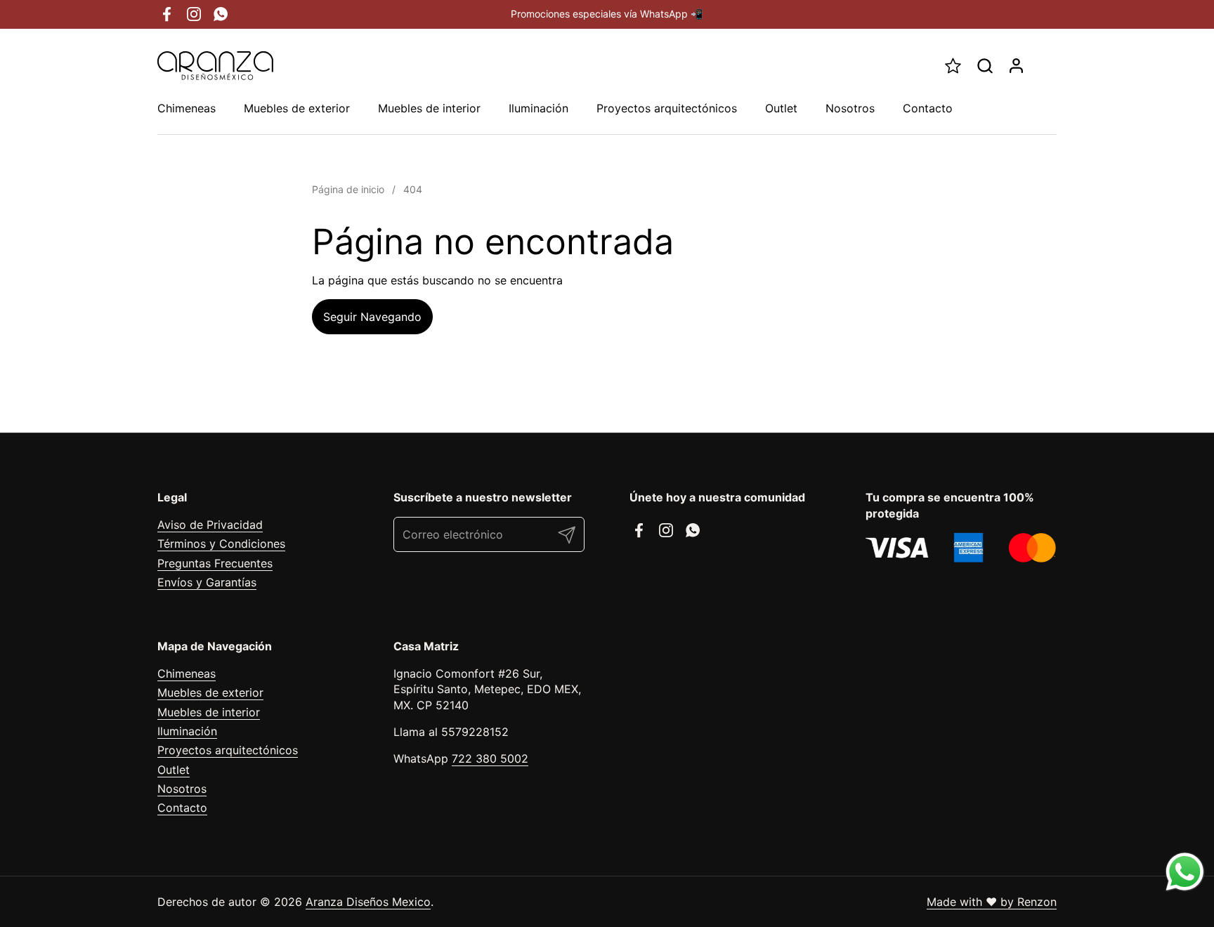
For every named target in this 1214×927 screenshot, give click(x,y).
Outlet (173, 770)
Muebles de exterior (210, 692)
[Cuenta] (1016, 65)
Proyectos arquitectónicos (227, 750)
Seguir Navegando (372, 317)
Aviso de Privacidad (210, 525)
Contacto (182, 808)
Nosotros (182, 789)
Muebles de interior (208, 712)
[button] (984, 65)
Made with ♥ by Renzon (992, 902)
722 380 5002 (490, 758)
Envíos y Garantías (206, 582)
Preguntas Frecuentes (215, 563)
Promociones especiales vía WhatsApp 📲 (607, 13)
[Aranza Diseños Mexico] (215, 65)
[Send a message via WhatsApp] (1185, 872)
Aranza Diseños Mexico (368, 902)
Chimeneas (186, 673)
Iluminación (187, 731)
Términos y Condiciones (221, 544)
